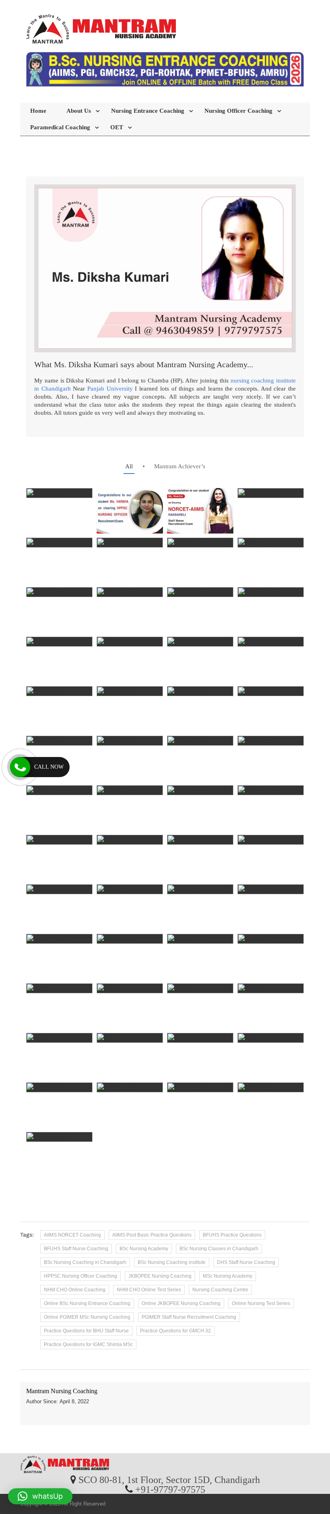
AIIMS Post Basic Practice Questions (152, 1235)
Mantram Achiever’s (179, 466)
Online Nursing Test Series (261, 1303)
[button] (40, 1496)
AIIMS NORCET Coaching (72, 1235)
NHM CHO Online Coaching (74, 1290)
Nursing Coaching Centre (220, 1290)
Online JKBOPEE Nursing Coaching (181, 1303)
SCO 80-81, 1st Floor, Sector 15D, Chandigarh (169, 1479)
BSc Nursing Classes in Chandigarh (218, 1248)
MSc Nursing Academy (227, 1276)
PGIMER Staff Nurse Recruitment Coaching (189, 1317)
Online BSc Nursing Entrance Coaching (87, 1303)
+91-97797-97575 (170, 1489)
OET (116, 127)
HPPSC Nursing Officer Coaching (80, 1276)
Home (38, 111)
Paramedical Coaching (60, 127)
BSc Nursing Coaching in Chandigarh (85, 1262)
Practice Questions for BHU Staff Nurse (86, 1331)
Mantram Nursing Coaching (61, 1391)
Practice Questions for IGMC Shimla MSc (88, 1344)
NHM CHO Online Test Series (149, 1290)
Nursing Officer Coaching (238, 111)
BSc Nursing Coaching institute (172, 1262)
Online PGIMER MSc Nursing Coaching (87, 1317)
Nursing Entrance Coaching (147, 111)
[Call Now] (20, 767)
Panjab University (110, 388)
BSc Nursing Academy (144, 1248)
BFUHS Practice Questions (232, 1235)
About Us (78, 111)
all (129, 466)
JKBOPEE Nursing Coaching (160, 1276)
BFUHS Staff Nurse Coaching (76, 1248)
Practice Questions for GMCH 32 (175, 1331)
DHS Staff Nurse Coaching (246, 1262)
